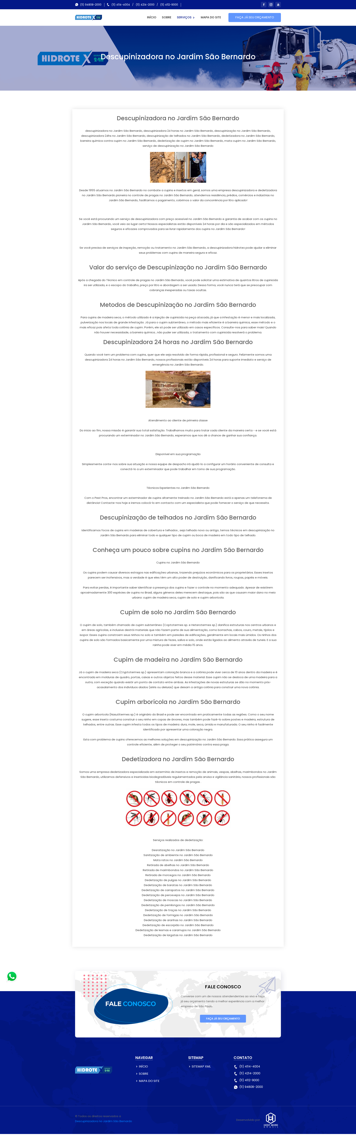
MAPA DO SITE (211, 17)
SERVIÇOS (184, 17)
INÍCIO (151, 17)
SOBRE (166, 17)
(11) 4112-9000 (169, 4)
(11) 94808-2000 (90, 4)
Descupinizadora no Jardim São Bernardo (103, 1121)
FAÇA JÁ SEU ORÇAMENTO (254, 17)
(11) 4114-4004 (120, 4)
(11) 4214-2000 (145, 4)
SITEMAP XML (201, 1066)
